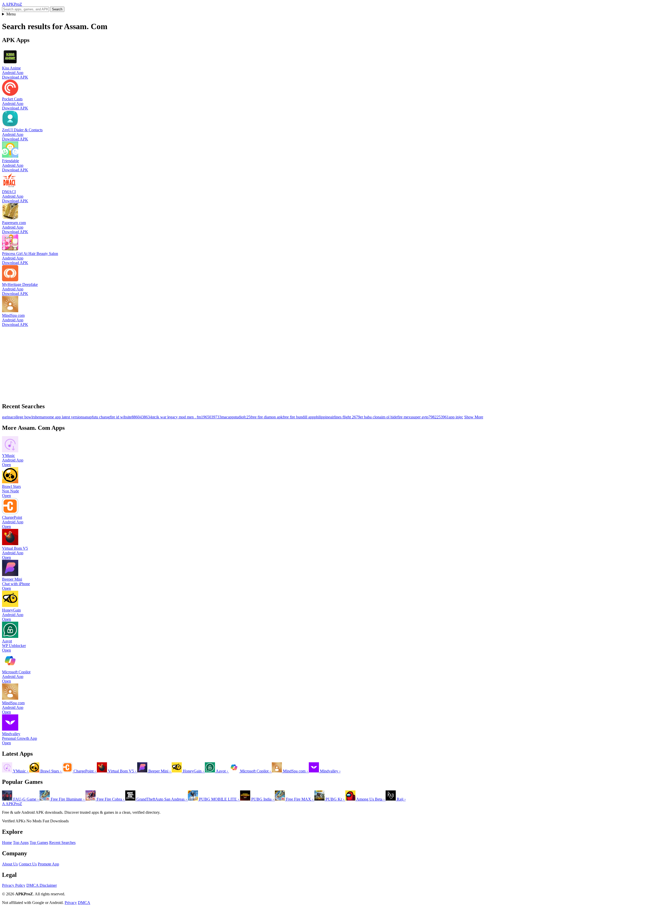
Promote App (48, 864)
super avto (420, 417)
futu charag (101, 417)
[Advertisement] (154, 362)
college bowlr (23, 417)
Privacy (71, 902)
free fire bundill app (298, 417)
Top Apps (21, 842)
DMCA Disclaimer (41, 885)
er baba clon (370, 417)
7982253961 (438, 417)
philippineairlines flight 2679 (337, 417)
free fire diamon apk (266, 417)
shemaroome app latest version (58, 417)
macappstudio (232, 417)
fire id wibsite (121, 417)
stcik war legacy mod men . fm (176, 417)
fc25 (246, 417)
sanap (87, 417)
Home (7, 842)
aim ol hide (388, 417)
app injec (456, 417)
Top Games (39, 842)
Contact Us (28, 864)
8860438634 (142, 417)
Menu (11, 14)
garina (7, 417)
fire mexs (404, 417)
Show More (473, 417)
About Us (10, 864)
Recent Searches (62, 842)
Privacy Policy (13, 885)
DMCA (84, 902)
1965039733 (211, 417)
